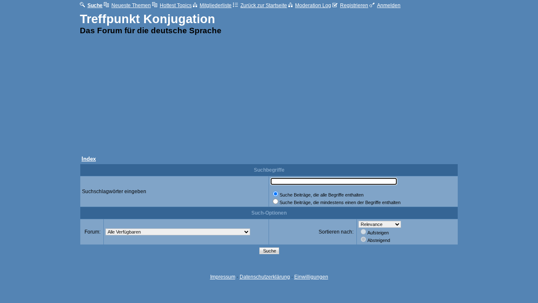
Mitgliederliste (216, 5)
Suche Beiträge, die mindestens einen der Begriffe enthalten (340, 202)
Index (89, 159)
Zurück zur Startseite (263, 5)
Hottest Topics (176, 5)
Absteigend (378, 240)
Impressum (222, 277)
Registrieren (354, 5)
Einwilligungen (311, 277)
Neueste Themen (131, 5)
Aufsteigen (378, 232)
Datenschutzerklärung (265, 277)
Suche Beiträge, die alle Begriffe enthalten (322, 194)
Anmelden (389, 5)
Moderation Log (313, 5)
